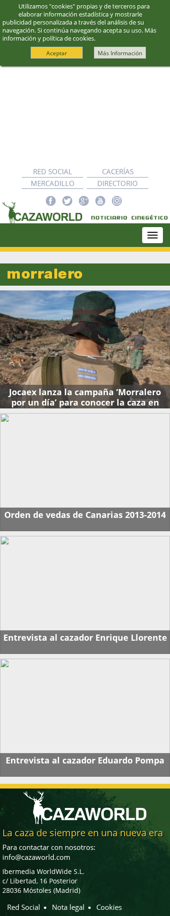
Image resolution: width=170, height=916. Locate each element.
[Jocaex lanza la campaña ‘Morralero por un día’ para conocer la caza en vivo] (85, 349)
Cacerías (118, 171)
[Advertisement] (85, 116)
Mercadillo (53, 183)
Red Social (52, 171)
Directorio (117, 183)
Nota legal (68, 907)
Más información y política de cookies (79, 34)
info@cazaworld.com (36, 857)
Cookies (109, 907)
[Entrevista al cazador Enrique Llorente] (85, 595)
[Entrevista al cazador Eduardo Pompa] (85, 718)
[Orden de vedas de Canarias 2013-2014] (85, 472)
